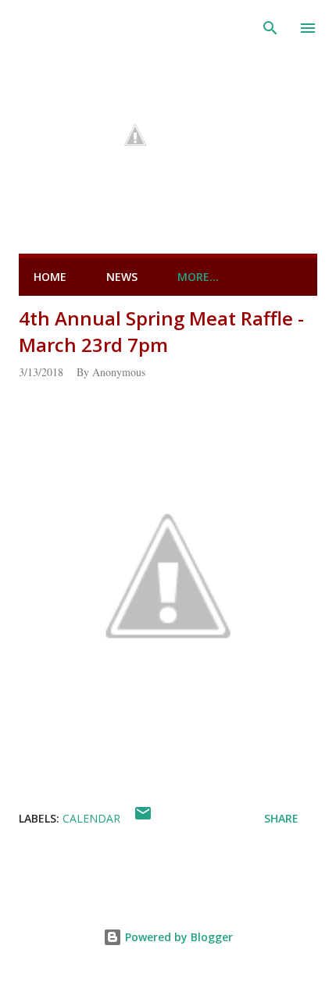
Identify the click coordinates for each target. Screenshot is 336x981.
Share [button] (281, 818)
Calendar (91, 818)
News (122, 276)
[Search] (270, 28)
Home (50, 276)
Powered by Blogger (177, 936)
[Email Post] (143, 818)
